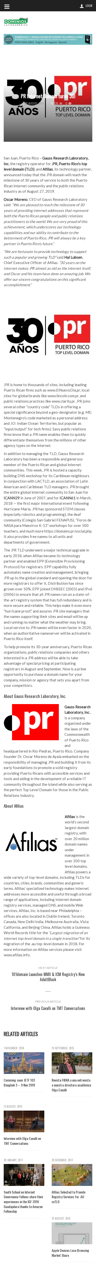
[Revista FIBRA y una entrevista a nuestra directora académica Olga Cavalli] (72, 1063)
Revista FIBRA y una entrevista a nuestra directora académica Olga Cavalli (71, 1085)
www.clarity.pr (63, 401)
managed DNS (44, 905)
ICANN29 (12, 498)
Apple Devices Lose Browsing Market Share (70, 1253)
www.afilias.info (17, 955)
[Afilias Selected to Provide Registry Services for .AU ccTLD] (72, 1175)
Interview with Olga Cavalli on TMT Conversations (22, 1141)
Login (89, 6)
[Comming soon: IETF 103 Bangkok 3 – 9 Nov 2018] (24, 1063)
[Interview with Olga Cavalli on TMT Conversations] (24, 1121)
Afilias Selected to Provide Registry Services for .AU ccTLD (68, 1197)
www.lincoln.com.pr (63, 395)
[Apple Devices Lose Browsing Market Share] (72, 1233)
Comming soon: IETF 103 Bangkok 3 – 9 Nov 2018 (19, 1082)
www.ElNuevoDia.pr (63, 390)
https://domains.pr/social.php (68, 531)
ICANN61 (68, 498)
